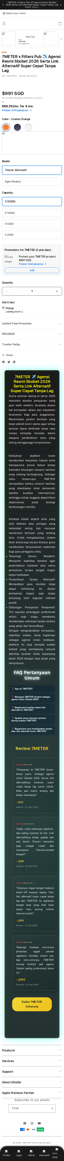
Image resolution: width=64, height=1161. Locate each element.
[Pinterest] (15, 362)
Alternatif (44, 1155)
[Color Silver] (28, 127)
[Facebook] (4, 362)
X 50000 (10, 201)
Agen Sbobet (13, 181)
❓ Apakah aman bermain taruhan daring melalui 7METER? (28, 719)
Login (19, 1155)
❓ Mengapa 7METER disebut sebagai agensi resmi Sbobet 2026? (30, 698)
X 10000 (10, 213)
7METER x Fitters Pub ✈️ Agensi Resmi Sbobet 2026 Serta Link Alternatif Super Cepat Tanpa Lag (32, 4)
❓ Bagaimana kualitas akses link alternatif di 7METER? (28, 708)
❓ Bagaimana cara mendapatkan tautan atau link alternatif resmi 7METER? (31, 730)
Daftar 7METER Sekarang (32, 1004)
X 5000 (9, 223)
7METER (26, 1143)
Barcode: (22, 76)
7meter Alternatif (16, 170)
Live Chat (55, 1155)
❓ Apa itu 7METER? (22, 689)
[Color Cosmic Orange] (6, 127)
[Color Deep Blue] (17, 127)
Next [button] (61, 4)
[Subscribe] (51, 1108)
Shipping (18, 98)
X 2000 (9, 234)
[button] (32, 323)
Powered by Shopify (41, 1143)
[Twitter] (9, 362)
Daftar (31, 1155)
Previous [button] (3, 4)
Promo (6, 1155)
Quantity (7, 282)
